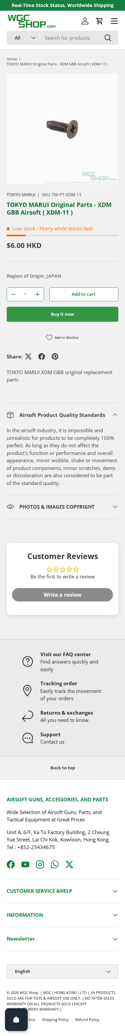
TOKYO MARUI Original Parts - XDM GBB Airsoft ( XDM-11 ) (57, 63)
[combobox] (62, 38)
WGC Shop (29, 992)
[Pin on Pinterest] (55, 356)
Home (12, 58)
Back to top (62, 768)
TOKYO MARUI (21, 195)
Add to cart (84, 294)
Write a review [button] (63, 594)
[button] (99, 21)
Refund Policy (87, 1019)
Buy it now (62, 314)
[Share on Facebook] (41, 356)
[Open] (16, 1019)
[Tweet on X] (28, 356)
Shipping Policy (55, 1019)
